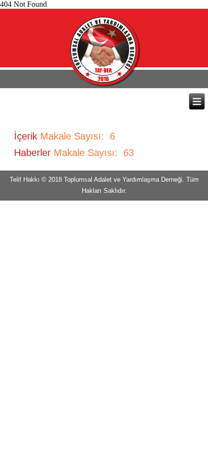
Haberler (32, 152)
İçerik (25, 136)
